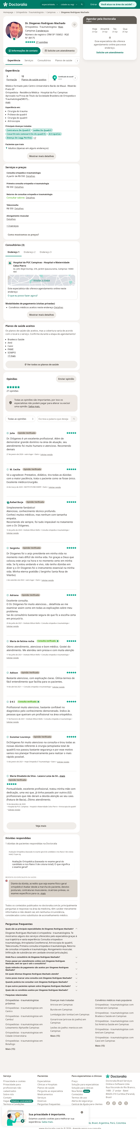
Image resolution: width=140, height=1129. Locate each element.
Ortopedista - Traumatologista (30, 12)
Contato (7, 1097)
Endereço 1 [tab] (13, 252)
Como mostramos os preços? (23, 234)
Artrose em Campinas (61, 1004)
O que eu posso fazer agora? (23, 295)
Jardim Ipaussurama (47, 269)
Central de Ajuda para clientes (87, 1104)
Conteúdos (77, 1094)
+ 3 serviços (13, 225)
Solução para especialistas (85, 1084)
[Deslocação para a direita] (77, 60)
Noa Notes (80, 1091)
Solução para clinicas (82, 1087)
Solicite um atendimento (109, 52)
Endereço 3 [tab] (45, 252)
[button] (22, 50)
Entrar (94, 4)
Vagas (17, 1100)
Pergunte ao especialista (50, 1091)
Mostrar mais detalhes (42, 157)
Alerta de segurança (82, 1100)
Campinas (62, 269)
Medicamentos (45, 1094)
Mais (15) (10, 1049)
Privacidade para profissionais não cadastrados (12, 1088)
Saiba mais (47, 1121)
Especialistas (44, 1081)
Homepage (8, 12)
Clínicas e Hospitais (47, 1084)
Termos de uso (79, 1097)
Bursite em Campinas (61, 1009)
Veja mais (47, 826)
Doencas (41, 1100)
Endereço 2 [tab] (29, 252)
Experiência (14, 60)
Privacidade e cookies (14, 1081)
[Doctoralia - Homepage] (20, 4)
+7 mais (12, 355)
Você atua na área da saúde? (116, 4)
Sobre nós (8, 1094)
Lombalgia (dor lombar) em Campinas (69, 1014)
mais (7, 102)
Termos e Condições (13, 1104)
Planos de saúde (63, 60)
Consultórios (44, 60)
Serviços (29, 60)
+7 (35, 137)
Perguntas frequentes (48, 1104)
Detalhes (30, 176)
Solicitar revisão (46, 454)
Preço (75, 1081)
